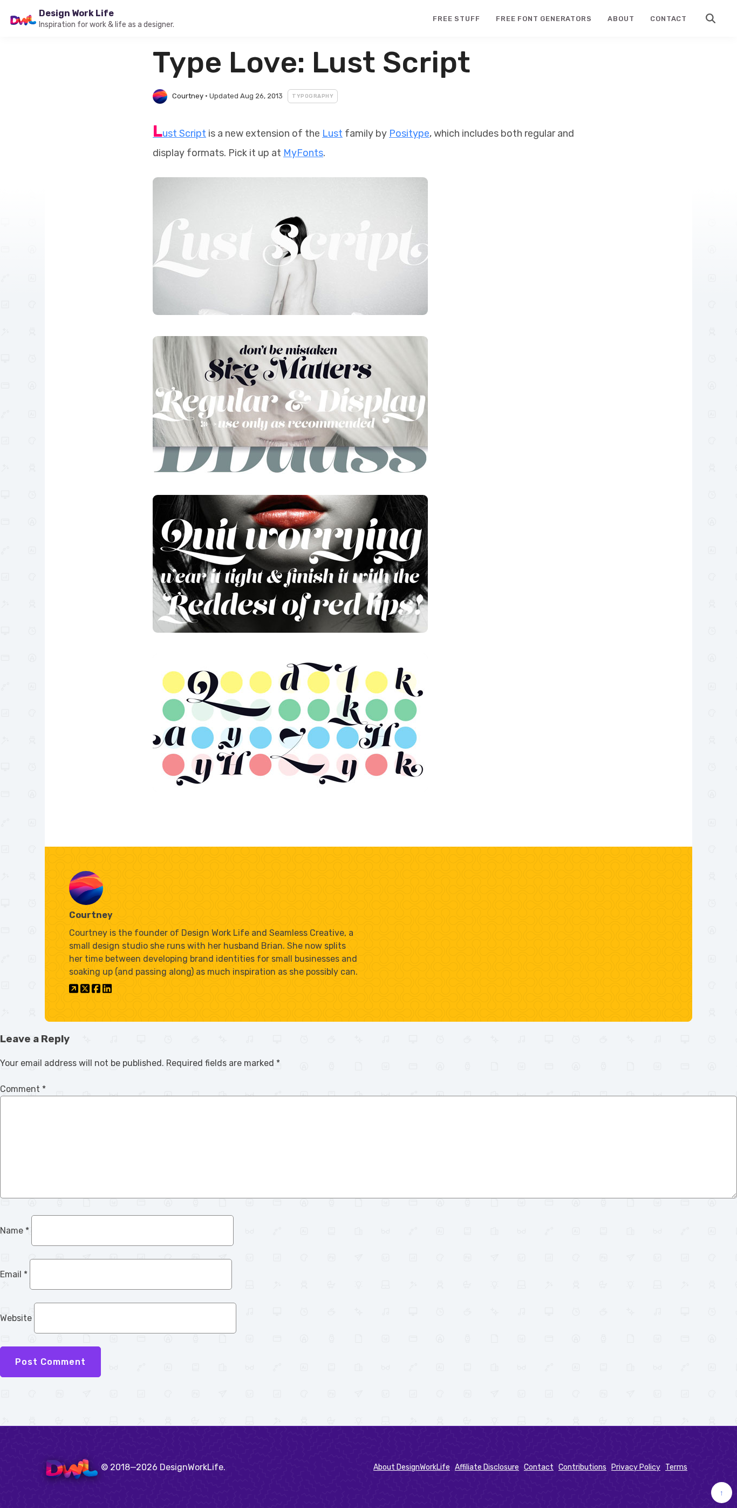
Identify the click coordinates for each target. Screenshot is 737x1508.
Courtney (187, 96)
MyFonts (303, 153)
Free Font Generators (543, 19)
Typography (312, 96)
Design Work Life (76, 13)
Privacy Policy (635, 1467)
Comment (23, 1089)
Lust (332, 133)
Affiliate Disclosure (487, 1467)
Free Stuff (456, 19)
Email (14, 1274)
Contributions (582, 1467)
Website (16, 1318)
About (621, 19)
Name (14, 1230)
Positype (409, 133)
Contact (668, 19)
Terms (676, 1467)
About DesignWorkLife (411, 1467)
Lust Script (179, 133)
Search (711, 18)
